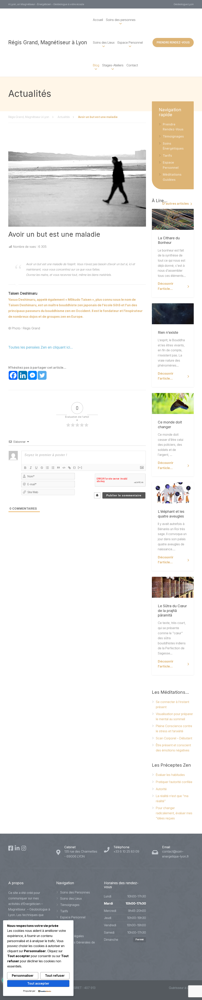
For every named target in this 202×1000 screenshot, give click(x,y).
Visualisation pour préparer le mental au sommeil (174, 716)
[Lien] (69, 467)
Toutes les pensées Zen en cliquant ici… (40, 347)
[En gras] (25, 467)
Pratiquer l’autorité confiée (174, 782)
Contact (132, 65)
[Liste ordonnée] (47, 467)
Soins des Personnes (75, 892)
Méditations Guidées (172, 177)
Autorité (161, 789)
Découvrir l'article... (165, 286)
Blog (96, 65)
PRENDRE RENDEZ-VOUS (173, 42)
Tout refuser (55, 975)
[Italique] (31, 467)
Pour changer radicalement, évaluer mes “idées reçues (174, 813)
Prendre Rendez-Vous (173, 126)
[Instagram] (23, 848)
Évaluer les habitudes (170, 775)
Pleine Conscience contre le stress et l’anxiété (174, 728)
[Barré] (42, 467)
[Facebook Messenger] (32, 375)
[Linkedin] (22, 375)
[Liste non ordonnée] (53, 467)
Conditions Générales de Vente (77, 944)
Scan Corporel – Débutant (174, 738)
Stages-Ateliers (112, 65)
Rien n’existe (168, 332)
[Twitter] (42, 375)
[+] (80, 467)
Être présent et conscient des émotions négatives (173, 747)
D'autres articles (175, 203)
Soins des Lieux (71, 898)
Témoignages (173, 136)
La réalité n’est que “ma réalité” (172, 798)
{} (74, 467)
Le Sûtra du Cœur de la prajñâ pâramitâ (172, 610)
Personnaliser (23, 975)
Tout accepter (38, 983)
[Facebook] (13, 375)
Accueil (98, 20)
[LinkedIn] (17, 848)
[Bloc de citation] (58, 467)
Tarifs (167, 155)
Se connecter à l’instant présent (172, 704)
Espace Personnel (130, 42)
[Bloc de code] (64, 467)
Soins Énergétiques (173, 146)
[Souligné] (36, 467)
